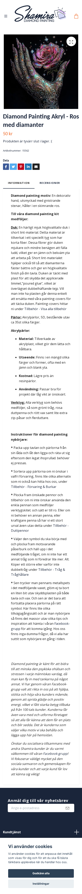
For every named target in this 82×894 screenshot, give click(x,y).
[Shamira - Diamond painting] (40, 17)
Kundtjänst (12, 833)
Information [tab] (19, 183)
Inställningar (41, 883)
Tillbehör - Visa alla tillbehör (44, 309)
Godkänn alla (41, 873)
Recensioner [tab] (50, 183)
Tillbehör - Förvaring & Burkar (33, 487)
